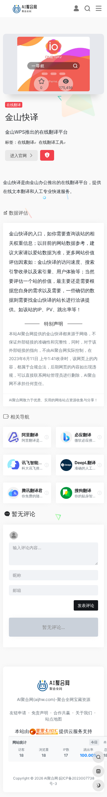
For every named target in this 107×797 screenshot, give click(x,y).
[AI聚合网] (25, 8)
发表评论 (86, 605)
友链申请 (18, 712)
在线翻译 (14, 105)
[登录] (76, 9)
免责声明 (40, 712)
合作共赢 (62, 712)
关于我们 (83, 712)
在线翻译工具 (51, 142)
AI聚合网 (51, 778)
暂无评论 (23, 514)
